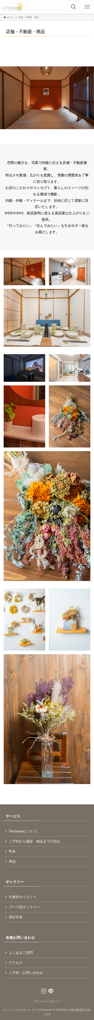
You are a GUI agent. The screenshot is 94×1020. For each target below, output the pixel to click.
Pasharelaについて (23, 831)
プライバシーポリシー (47, 1001)
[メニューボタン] (87, 7)
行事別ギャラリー (22, 897)
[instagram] (42, 990)
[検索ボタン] (73, 7)
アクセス (16, 963)
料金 (12, 851)
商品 (12, 861)
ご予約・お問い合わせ (26, 973)
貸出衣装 (16, 917)
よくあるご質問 (21, 953)
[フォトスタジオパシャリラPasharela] (12, 7)
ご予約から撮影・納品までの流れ (34, 841)
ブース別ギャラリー (24, 907)
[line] (50, 990)
